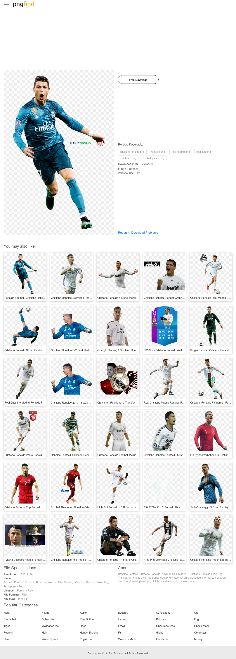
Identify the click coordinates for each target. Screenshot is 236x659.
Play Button (87, 619)
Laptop (122, 619)
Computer (200, 632)
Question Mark (127, 639)
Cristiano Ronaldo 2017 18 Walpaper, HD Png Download (84, 402)
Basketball (10, 619)
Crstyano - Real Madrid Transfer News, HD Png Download (131, 402)
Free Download (138, 80)
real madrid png (180, 151)
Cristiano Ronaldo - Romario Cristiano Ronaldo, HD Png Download (136, 559)
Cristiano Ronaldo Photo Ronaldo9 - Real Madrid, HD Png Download (44, 455)
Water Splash (50, 639)
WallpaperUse (50, 626)
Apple (83, 612)
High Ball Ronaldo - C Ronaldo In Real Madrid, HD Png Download (135, 507)
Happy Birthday (89, 632)
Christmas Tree (165, 626)
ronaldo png (158, 151)
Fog (196, 619)
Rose (83, 626)
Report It (123, 232)
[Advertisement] (59, 44)
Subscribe (48, 619)
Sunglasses (163, 612)
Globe (159, 632)
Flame (45, 612)
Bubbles (161, 619)
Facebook (162, 639)
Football (8, 632)
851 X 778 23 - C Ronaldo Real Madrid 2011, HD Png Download (181, 507)
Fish (120, 632)
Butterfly (123, 612)
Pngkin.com (87, 639)
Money (198, 639)
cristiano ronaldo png (132, 151)
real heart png (128, 158)
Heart (7, 612)
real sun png (203, 151)
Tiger (7, 626)
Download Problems (144, 232)
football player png (153, 158)
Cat (196, 612)
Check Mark (201, 626)
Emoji (121, 626)
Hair (44, 632)
